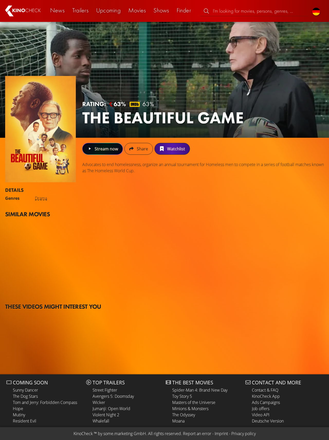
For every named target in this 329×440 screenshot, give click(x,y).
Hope (18, 408)
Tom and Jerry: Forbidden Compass (45, 402)
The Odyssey (183, 414)
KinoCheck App (266, 396)
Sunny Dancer (25, 390)
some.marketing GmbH (124, 433)
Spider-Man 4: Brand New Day (199, 390)
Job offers (260, 408)
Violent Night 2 (106, 414)
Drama (41, 198)
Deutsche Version (268, 421)
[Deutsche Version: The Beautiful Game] (316, 11)
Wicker (99, 402)
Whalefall (101, 421)
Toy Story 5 (182, 396)
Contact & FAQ (265, 390)
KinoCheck (83, 433)
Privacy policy (243, 433)
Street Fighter (105, 390)
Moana (178, 421)
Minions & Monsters (190, 408)
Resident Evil (24, 421)
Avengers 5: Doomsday (113, 396)
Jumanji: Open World (111, 408)
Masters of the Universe (193, 402)
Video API (260, 414)
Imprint (221, 433)
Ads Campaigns (266, 402)
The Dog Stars (25, 396)
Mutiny (19, 414)
